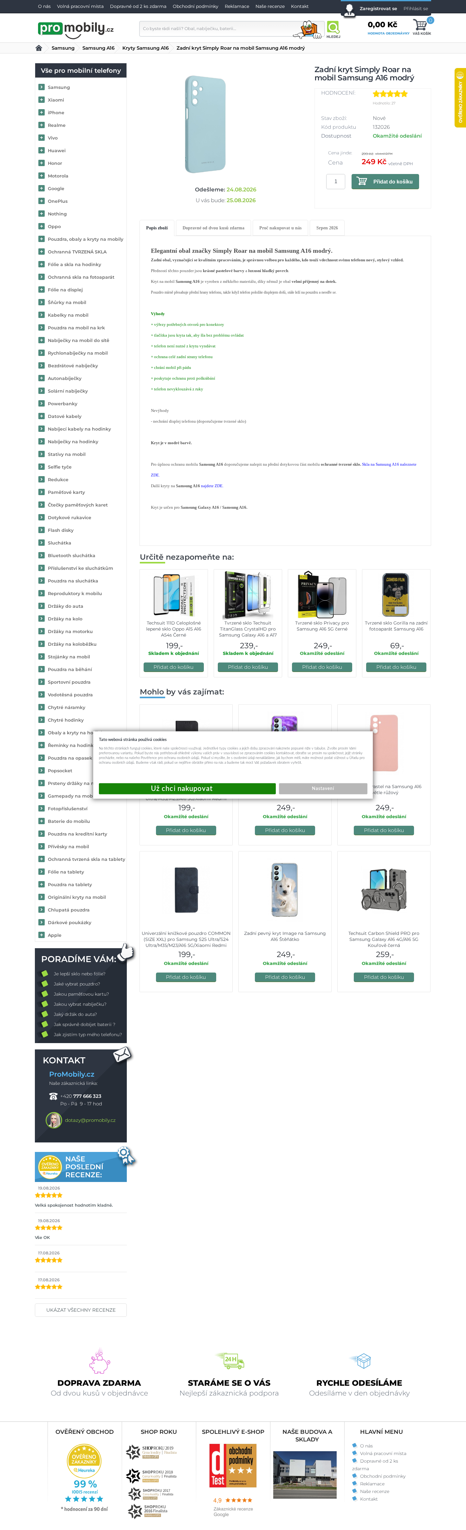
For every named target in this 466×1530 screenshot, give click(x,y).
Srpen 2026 (327, 228)
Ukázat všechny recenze (81, 1310)
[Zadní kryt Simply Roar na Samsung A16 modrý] (205, 124)
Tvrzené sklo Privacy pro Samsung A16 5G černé (322, 626)
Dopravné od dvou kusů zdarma (213, 228)
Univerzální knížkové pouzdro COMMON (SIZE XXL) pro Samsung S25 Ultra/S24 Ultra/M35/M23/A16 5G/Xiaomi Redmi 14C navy (186, 942)
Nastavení (323, 789)
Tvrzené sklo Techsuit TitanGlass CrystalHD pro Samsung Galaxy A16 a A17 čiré (248, 632)
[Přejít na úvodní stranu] (76, 29)
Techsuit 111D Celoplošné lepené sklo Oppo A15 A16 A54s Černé (173, 629)
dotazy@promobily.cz (90, 1120)
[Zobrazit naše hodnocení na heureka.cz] (84, 1511)
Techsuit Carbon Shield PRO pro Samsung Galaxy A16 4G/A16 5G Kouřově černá (383, 939)
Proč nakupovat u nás (280, 228)
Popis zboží (157, 228)
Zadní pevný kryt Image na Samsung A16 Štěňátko (285, 936)
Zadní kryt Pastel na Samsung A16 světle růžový (384, 789)
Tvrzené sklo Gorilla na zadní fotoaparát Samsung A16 (396, 626)
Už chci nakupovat (187, 788)
